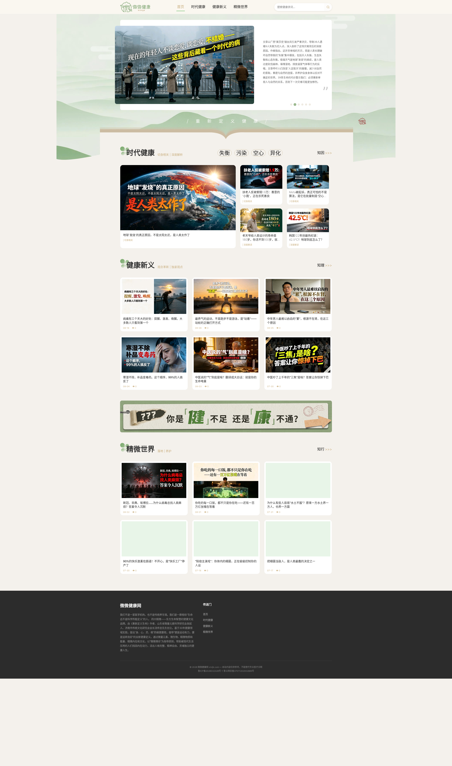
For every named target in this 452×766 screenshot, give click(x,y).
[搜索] (328, 7)
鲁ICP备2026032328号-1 (210, 671)
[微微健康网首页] (135, 7)
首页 (180, 7)
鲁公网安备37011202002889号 (239, 671)
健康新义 (219, 7)
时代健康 (198, 7)
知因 (324, 153)
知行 (324, 449)
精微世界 (241, 7)
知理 (324, 265)
